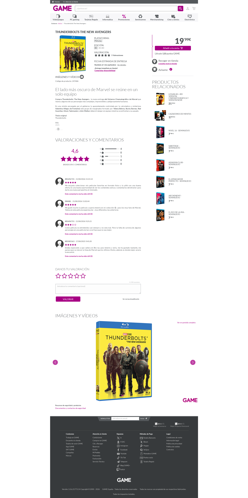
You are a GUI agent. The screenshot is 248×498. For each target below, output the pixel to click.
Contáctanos (97, 438)
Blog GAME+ (125, 465)
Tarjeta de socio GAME (74, 444)
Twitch (122, 469)
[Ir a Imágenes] (82, 77)
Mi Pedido (96, 452)
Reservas (96, 447)
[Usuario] (188, 8)
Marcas (68, 456)
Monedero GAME (150, 454)
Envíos (95, 450)
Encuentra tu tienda (73, 440)
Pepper (146, 446)
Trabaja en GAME (72, 438)
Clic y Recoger (98, 444)
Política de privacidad (174, 444)
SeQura (146, 450)
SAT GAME (70, 450)
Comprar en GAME (100, 440)
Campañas (70, 452)
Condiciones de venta (174, 438)
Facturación (97, 459)
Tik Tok (123, 458)
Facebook (123, 450)
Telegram (123, 462)
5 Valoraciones (117, 55)
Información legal (172, 440)
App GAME (70, 447)
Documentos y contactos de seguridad (70, 408)
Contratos (170, 450)
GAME (62, 8)
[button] (180, 8)
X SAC (122, 442)
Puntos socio (148, 458)
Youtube (123, 454)
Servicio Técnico (98, 462)
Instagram (124, 446)
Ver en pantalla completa (186, 323)
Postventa (96, 456)
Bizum (145, 442)
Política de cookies (173, 447)
